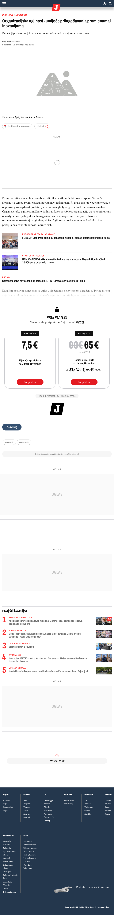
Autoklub (6, 858)
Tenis (25, 810)
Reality (107, 814)
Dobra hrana (7, 865)
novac (68, 795)
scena (109, 795)
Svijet (5, 804)
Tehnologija (48, 800)
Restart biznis (69, 800)
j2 (45, 795)
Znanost (47, 804)
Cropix (5, 889)
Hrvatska (6, 800)
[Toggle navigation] (4, 3)
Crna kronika (8, 807)
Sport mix (27, 817)
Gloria (5, 868)
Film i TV (87, 804)
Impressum (27, 841)
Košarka (26, 807)
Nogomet (26, 804)
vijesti (6, 795)
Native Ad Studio (9, 892)
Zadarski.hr (7, 882)
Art (85, 800)
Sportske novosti (9, 851)
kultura (88, 795)
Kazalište (87, 814)
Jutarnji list (7, 841)
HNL (25, 800)
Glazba (87, 810)
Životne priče (49, 817)
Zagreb (5, 810)
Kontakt (26, 862)
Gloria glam (7, 872)
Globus (5, 855)
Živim (5, 878)
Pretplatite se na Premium (93, 887)
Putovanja (48, 814)
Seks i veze (48, 810)
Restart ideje (68, 804)
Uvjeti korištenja (29, 845)
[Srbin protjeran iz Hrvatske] (104, 646)
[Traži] (110, 3)
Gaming (47, 821)
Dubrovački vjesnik (10, 875)
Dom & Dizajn (8, 862)
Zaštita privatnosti (30, 848)
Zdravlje (47, 807)
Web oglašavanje (29, 855)
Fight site (26, 814)
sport (26, 795)
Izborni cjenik (28, 851)
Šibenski (6, 885)
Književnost (89, 807)
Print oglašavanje (29, 858)
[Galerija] (57, 82)
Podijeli (41, 126)
